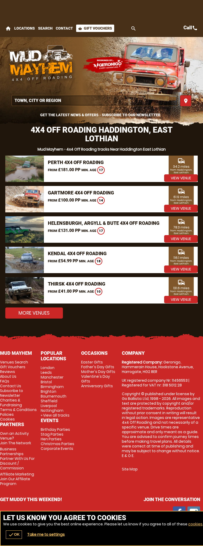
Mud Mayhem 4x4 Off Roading (41, 65)
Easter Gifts (92, 362)
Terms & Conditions (18, 409)
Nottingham (52, 410)
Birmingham (52, 386)
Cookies (7, 419)
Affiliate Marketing (17, 479)
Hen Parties (51, 439)
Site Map (130, 469)
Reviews (7, 371)
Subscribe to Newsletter (11, 393)
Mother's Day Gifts (98, 371)
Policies (7, 414)
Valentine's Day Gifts (95, 379)
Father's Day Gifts (97, 367)
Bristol (46, 382)
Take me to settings (46, 534)
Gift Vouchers (95, 28)
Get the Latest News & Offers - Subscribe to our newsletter (100, 115)
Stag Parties (52, 434)
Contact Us (10, 386)
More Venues (34, 313)
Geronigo (108, 65)
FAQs (4, 381)
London (47, 367)
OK (14, 535)
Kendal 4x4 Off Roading (77, 253)
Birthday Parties (55, 429)
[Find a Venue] (95, 100)
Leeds (46, 372)
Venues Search (14, 362)
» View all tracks (55, 415)
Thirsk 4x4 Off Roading (76, 284)
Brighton (48, 391)
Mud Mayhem (50, 149)
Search (45, 28)
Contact (64, 28)
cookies (195, 524)
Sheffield (49, 401)
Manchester (52, 377)
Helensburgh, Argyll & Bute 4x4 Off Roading (103, 223)
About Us (8, 376)
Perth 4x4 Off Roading (76, 162)
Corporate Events (57, 448)
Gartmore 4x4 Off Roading (81, 192)
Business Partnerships (17, 458)
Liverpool (49, 405)
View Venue (181, 178)
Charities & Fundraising (11, 403)
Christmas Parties (57, 443)
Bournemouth (53, 396)
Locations (24, 28)
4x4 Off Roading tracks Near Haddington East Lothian (116, 149)
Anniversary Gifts (97, 386)
